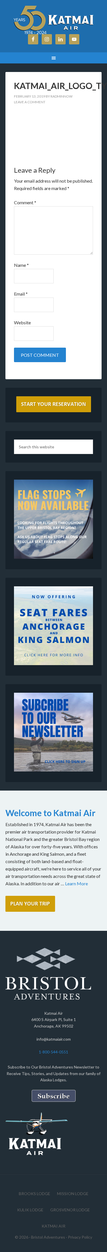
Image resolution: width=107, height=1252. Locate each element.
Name (21, 265)
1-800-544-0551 (53, 1051)
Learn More (76, 883)
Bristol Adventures (48, 1237)
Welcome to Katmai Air (50, 813)
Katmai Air (53, 20)
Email (21, 293)
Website (22, 322)
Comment (25, 202)
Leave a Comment (29, 102)
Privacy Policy (80, 1237)
